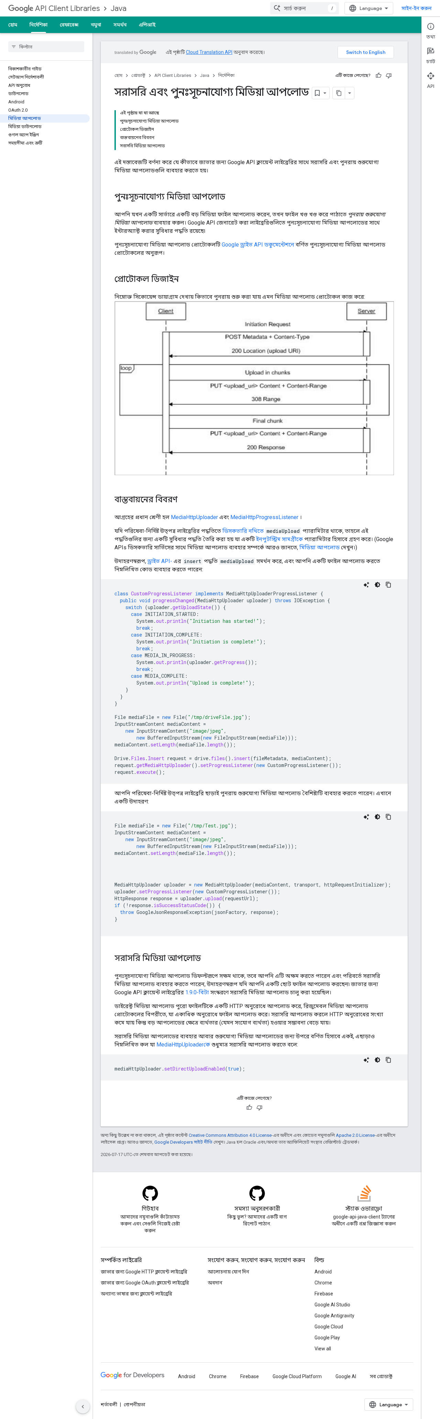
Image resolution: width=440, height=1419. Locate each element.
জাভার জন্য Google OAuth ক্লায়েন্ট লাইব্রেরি (145, 1282)
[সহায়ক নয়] (389, 75)
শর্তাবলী (109, 1404)
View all (323, 1348)
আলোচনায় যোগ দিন (228, 1271)
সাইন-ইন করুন (417, 8)
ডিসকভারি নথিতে (243, 531)
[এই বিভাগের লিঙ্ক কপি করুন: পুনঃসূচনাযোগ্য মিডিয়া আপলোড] (232, 197)
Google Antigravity (334, 1315)
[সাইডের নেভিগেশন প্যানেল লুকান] (83, 1407)
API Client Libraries (67, 8)
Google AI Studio (332, 1304)
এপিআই (147, 25)
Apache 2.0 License (355, 1135)
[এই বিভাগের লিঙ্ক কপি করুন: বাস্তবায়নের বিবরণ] (184, 500)
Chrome (323, 1282)
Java (118, 8)
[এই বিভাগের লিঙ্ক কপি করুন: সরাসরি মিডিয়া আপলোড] (207, 959)
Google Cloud (329, 1326)
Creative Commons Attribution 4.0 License (230, 1135)
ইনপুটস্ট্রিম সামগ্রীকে (279, 539)
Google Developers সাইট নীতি (183, 1142)
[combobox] (304, 8)
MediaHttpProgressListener (264, 517)
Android (323, 1271)
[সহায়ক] (378, 75)
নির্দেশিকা (38, 25)
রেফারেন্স (69, 25)
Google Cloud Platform (297, 1376)
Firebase (324, 1293)
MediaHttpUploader (194, 517)
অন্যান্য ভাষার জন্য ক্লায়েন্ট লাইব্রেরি (136, 1293)
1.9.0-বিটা (197, 992)
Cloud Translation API (209, 52)
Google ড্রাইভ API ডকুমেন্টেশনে (258, 244)
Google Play (327, 1337)
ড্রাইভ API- (159, 561)
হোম (12, 25)
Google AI (346, 1376)
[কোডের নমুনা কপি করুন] (388, 584)
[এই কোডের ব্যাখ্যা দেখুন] (366, 584)
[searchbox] (46, 46)
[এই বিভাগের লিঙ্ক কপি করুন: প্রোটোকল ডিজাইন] (185, 280)
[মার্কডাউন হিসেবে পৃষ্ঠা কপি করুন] (339, 93)
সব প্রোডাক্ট (381, 1376)
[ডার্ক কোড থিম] (377, 584)
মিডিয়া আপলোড (319, 547)
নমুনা (96, 25)
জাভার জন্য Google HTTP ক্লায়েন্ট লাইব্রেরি (144, 1271)
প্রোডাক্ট (138, 75)
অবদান (215, 1282)
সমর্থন (119, 25)
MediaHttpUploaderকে (183, 1044)
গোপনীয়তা (134, 1404)
